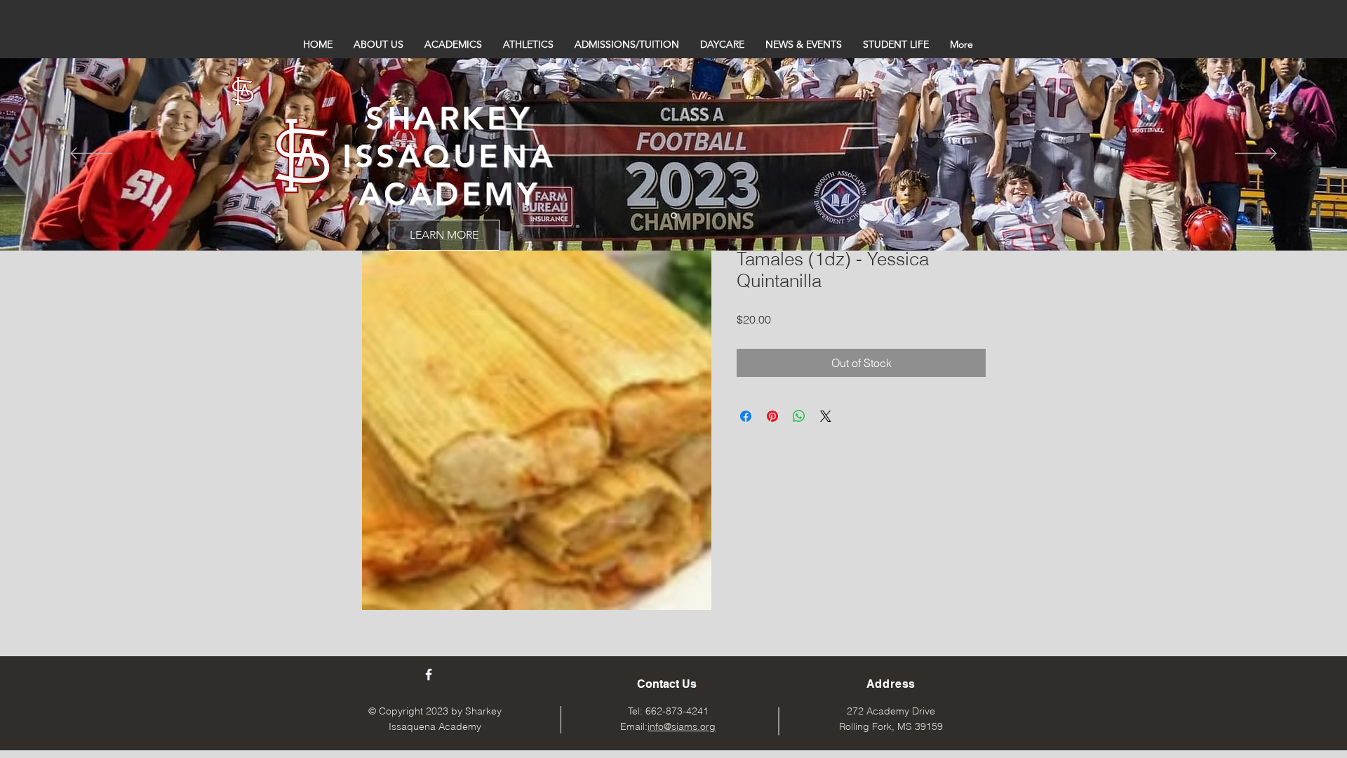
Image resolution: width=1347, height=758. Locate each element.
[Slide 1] (674, 216)
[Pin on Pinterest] (772, 416)
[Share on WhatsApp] (799, 416)
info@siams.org (682, 726)
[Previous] (91, 154)
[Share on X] (825, 416)
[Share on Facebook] (745, 416)
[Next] (1256, 154)
